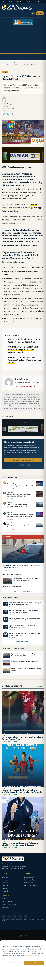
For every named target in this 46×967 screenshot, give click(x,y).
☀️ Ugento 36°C (7, 1)
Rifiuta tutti (12, 963)
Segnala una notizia (30, 885)
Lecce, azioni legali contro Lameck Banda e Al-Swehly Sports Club (23, 738)
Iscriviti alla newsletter (23, 460)
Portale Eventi (28, 883)
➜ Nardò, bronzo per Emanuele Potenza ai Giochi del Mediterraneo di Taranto (24, 360)
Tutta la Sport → (37, 686)
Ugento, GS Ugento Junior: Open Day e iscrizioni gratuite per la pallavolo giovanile (22, 791)
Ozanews (4, 63)
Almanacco (5, 877)
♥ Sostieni (40, 13)
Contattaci (5, 907)
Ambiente (5, 880)
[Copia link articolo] (13, 114)
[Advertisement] (23, 40)
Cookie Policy (31, 955)
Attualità (4, 883)
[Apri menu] (42, 56)
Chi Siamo (5, 899)
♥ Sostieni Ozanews (23, 465)
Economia (5, 891)
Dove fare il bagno (30, 880)
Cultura (4, 888)
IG (9, 916)
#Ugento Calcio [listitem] (7, 416)
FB (3, 916)
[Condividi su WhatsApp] (8, 114)
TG (20, 916)
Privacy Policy (35, 919)
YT (14, 916)
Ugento (16, 63)
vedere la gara (18, 262)
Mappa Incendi (29, 877)
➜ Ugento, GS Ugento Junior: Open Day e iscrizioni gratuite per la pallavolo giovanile (22, 349)
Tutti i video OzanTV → (23, 591)
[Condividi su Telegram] (4, 114)
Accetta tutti (34, 963)
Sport (10, 63)
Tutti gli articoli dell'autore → (25, 386)
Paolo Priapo (7, 104)
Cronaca (5, 885)
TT (25, 916)
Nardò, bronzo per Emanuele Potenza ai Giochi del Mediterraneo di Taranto (20, 844)
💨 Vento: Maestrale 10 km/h (25, 1)
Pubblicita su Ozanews (9, 904)
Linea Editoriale (7, 902)
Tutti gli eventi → (23, 642)
